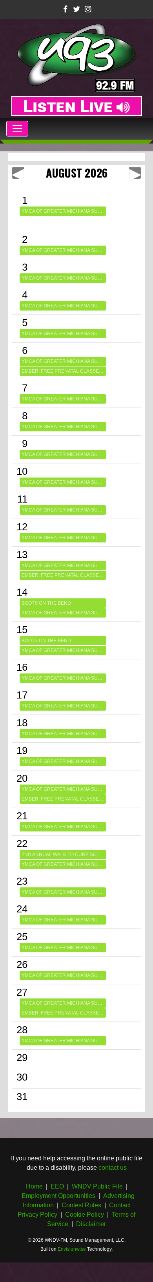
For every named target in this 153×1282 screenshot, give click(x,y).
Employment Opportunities (58, 1195)
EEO (57, 1186)
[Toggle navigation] (17, 128)
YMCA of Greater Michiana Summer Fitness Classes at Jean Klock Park (64, 211)
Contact (120, 1205)
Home (34, 1186)
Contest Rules (81, 1205)
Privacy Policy (37, 1214)
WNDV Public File (97, 1186)
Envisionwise (72, 1249)
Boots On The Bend (46, 603)
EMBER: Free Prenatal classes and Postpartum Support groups (64, 371)
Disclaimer (91, 1224)
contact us (112, 1167)
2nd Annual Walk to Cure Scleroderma (64, 854)
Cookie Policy (84, 1214)
